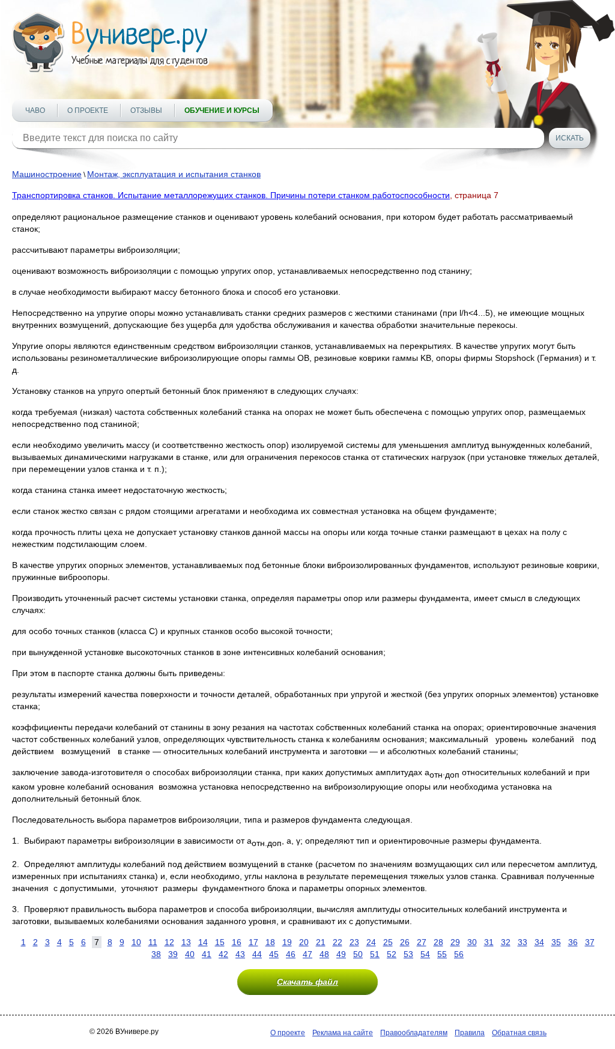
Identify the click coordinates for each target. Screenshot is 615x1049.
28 (438, 942)
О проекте (87, 110)
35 (556, 942)
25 (388, 942)
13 (186, 942)
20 (304, 942)
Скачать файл (307, 982)
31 (489, 942)
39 (173, 954)
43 (240, 954)
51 (375, 954)
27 (421, 942)
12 (169, 942)
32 (505, 942)
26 (405, 942)
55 (442, 954)
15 (220, 942)
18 (270, 942)
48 (324, 954)
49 (341, 954)
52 (391, 954)
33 (522, 942)
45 (274, 954)
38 (156, 954)
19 (287, 942)
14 (203, 942)
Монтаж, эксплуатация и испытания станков (174, 174)
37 (590, 942)
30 (472, 942)
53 (408, 954)
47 (307, 954)
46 (290, 954)
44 (257, 954)
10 (136, 942)
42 (223, 954)
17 (253, 942)
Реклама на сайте (342, 1033)
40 (190, 954)
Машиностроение (47, 174)
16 (236, 942)
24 (371, 942)
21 (321, 942)
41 (206, 954)
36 (573, 942)
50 (358, 954)
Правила (470, 1033)
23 (354, 942)
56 (459, 954)
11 (152, 942)
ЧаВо (35, 110)
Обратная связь (519, 1033)
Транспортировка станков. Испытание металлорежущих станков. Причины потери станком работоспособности (231, 195)
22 (337, 942)
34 (539, 942)
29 (455, 942)
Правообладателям (413, 1033)
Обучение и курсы (221, 110)
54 (425, 954)
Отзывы (146, 110)
